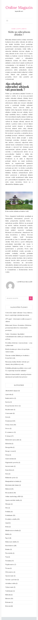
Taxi (6, 557)
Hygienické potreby (11, 462)
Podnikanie (8, 515)
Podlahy (8, 511)
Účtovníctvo (9, 572)
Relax (7, 527)
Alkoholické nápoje (11, 391)
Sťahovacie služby (11, 542)
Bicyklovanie (9, 409)
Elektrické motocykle (12, 440)
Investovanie (9, 466)
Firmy (7, 455)
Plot (6, 508)
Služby (7, 534)
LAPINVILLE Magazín (24, 282)
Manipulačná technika (12, 481)
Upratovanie (9, 576)
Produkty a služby (11, 519)
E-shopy (8, 436)
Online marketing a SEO (13, 496)
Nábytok (8, 489)
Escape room (9, 451)
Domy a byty (16, 28)
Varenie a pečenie (11, 579)
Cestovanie (9, 413)
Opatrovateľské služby (12, 500)
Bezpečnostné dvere (12, 406)
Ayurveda (8, 394)
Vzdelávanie (9, 591)
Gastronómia (9, 459)
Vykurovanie (9, 587)
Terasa (7, 568)
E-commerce (9, 432)
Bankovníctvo (9, 398)
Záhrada (8, 595)
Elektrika (8, 443)
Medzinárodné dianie (12, 485)
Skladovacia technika (12, 530)
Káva (6, 474)
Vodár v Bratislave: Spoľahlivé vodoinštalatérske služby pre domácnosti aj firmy (18, 336)
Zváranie (8, 602)
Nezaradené (9, 493)
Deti (6, 417)
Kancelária (8, 470)
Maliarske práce (10, 477)
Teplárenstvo (9, 564)
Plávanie (8, 504)
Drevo (24, 28)
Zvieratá (8, 606)
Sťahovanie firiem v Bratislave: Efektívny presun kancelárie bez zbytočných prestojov (18, 327)
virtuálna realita (10, 583)
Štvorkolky (8, 553)
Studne (7, 549)
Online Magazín (19, 7)
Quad (7, 523)
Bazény (7, 402)
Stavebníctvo (9, 545)
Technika (8, 561)
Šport (7, 538)
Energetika (9, 447)
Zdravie (7, 598)
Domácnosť (9, 421)
